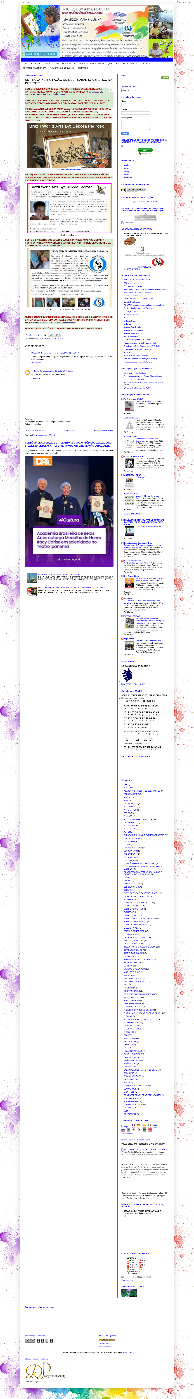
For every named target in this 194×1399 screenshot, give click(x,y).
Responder (36, 363)
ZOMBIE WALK (130, 1114)
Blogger (128, 1352)
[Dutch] (155, 1126)
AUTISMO (128, 832)
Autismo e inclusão (131, 295)
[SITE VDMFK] (132, 269)
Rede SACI (128, 352)
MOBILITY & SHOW (132, 972)
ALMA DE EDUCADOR (134, 456)
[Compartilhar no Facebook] (57, 335)
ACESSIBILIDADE (131, 794)
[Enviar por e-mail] (49, 335)
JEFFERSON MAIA (132, 963)
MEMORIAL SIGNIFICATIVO (62, 68)
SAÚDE (127, 1082)
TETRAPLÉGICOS (132, 616)
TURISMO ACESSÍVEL (133, 1105)
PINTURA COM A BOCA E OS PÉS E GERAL (142, 1013)
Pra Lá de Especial (131, 1026)
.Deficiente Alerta (131, 418)
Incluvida (127, 324)
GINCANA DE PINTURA (134, 940)
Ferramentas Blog (128, 1133)
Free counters (127, 1280)
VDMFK (127, 1111)
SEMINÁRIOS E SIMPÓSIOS (136, 1086)
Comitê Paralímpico (132, 302)
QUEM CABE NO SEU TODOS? (137, 388)
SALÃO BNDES (130, 1063)
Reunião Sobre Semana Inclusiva (149, 641)
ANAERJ (127, 797)
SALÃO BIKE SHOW (132, 1060)
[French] (134, 1126)
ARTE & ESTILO (131, 803)
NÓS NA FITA (129, 988)
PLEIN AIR (128, 1016)
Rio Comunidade (131, 576)
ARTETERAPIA (130, 829)
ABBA (126, 784)
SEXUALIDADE (130, 1089)
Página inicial (69, 430)
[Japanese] (134, 1131)
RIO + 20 (127, 1048)
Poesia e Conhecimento (135, 561)
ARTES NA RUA (130, 822)
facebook (127, 165)
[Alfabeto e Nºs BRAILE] (141, 749)
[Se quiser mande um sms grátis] (133, 191)
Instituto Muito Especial (133, 330)
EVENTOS (128, 912)
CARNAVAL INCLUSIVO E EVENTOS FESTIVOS (144, 835)
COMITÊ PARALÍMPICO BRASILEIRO (139, 863)
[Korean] (140, 1131)
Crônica (127, 877)
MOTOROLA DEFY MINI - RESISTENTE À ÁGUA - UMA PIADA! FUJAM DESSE (71, 588)
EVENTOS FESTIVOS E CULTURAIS (139, 918)
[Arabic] (145, 1131)
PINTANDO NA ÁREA (132, 1007)
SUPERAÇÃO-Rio (131, 1098)
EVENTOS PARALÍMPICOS (135, 921)
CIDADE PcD (129, 841)
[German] (139, 1126)
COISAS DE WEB (131, 857)
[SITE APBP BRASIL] (130, 267)
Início (25, 64)
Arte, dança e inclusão (133, 286)
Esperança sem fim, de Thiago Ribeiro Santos (143, 376)
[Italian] (150, 1126)
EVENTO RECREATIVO (134, 909)
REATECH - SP (130, 1041)
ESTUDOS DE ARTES (133, 906)
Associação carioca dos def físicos (138, 292)
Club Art (127, 844)
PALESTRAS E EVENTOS (64, 64)
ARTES (127, 813)
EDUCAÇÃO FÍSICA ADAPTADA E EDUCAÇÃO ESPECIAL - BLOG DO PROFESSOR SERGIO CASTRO (144, 522)
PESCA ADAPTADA (132, 1004)
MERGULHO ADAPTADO (134, 969)
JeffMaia (35, 371)
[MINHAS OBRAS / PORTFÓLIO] (130, 245)
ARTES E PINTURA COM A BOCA (49, 339)
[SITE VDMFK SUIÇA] (158, 267)
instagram (128, 171)
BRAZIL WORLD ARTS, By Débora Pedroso (55, 323)
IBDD (126, 318)
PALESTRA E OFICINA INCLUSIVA (138, 994)
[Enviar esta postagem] (45, 335)
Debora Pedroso (38, 353)
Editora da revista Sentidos (135, 373)
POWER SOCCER (131, 1023)
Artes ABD (128, 816)
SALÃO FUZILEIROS (132, 1076)
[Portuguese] (129, 1131)
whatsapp (128, 178)
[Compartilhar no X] (54, 335)
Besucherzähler (104, 1343)
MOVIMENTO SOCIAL (133, 978)
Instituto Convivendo (132, 327)
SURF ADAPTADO (131, 1101)
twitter (126, 168)
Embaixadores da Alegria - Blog (138, 543)
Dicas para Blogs (131, 494)
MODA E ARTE (130, 975)
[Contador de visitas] (107, 1341)
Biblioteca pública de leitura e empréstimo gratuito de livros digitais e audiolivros (150, 620)
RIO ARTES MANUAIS (133, 1051)
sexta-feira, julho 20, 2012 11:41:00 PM (63, 353)
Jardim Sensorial (131, 337)
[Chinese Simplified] (150, 1131)
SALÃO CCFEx (130, 1067)
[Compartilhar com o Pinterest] (59, 335)
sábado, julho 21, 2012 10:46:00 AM (58, 371)
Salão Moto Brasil (131, 1079)
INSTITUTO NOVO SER (134, 953)
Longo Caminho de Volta (134, 379)
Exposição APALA (131, 928)
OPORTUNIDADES (132, 991)
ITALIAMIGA (129, 956)
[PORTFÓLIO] (144, 256)
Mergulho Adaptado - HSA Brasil (137, 340)
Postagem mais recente (36, 430)
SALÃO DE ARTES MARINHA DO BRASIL (141, 1070)
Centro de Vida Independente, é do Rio (140, 299)
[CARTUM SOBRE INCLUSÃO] (144, 1150)
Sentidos (128, 598)
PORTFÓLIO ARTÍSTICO (126, 64)
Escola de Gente (131, 314)
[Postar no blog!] (52, 335)
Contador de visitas (105, 1346)
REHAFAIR (128, 1045)
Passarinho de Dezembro (145, 401)
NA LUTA (127, 985)
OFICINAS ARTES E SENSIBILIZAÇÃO (95, 64)
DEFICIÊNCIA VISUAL (133, 887)
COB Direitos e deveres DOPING (149, 526)
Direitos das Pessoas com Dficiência (139, 308)
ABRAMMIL (128, 788)
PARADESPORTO (131, 1000)
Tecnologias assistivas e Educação (138, 362)
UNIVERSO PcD (130, 1108)
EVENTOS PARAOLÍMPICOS (136, 925)
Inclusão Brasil (130, 321)
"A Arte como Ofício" (133, 399)
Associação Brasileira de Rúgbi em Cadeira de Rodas (146, 289)
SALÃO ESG (129, 1073)
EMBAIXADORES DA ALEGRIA (137, 896)
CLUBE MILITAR (131, 851)
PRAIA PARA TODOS (132, 1029)
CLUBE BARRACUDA (133, 848)
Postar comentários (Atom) (43, 435)
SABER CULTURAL (132, 1057)
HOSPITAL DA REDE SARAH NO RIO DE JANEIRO (59, 574)
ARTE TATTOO (130, 810)
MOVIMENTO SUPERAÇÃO (135, 982)
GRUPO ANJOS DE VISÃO (135, 944)
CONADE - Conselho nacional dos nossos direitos (144, 305)
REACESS (128, 1035)
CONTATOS (83, 68)
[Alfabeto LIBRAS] (133, 684)
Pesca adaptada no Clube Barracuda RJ (140, 343)
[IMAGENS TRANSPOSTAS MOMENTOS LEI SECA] (147, 1247)
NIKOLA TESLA (142, 459)
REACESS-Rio (130, 1038)
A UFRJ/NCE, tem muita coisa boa (138, 280)
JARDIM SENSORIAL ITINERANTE (138, 959)
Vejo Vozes (129, 639)
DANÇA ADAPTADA (132, 884)
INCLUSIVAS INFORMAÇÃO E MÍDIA (139, 947)
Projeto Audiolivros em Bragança (137, 349)
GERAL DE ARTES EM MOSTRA (137, 937)
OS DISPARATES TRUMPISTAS (137, 563)
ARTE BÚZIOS (130, 807)
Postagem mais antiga (103, 430)
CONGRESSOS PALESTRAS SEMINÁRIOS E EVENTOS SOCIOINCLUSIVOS (143, 873)
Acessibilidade (131, 436)
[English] (126, 1126)
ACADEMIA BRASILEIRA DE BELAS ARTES (142, 791)
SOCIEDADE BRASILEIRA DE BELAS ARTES (142, 1095)
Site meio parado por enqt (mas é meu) (140, 359)
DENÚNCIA (128, 890)
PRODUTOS (129, 1032)
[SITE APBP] (144, 267)
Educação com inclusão (134, 311)
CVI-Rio (127, 880)
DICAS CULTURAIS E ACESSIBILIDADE (140, 893)
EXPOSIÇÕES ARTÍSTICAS (34, 68)
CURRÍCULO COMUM (40, 64)
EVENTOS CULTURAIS (133, 915)
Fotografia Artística (131, 934)
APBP (126, 800)
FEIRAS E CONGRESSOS (135, 931)
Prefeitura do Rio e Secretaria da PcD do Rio (142, 346)
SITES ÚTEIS (146, 64)
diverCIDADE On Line (133, 514)
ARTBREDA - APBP (132, 475)
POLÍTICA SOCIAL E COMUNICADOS (139, 1019)
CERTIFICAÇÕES (131, 838)
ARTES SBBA (129, 826)
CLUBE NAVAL (130, 854)
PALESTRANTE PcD (132, 997)
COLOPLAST (129, 860)
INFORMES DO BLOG (133, 950)
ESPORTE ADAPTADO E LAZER (137, 903)
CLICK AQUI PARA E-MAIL (146, 202)
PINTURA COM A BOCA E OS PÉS (138, 1010)
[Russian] (123, 1131)
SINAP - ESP (129, 1092)
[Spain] (145, 1126)
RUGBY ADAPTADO (132, 1054)
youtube (127, 175)
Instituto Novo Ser (131, 333)
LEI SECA (128, 966)
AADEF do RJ (129, 283)
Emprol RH (128, 899)
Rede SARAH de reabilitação (136, 355)
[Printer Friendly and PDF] (165, 78)
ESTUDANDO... (142, 477)
